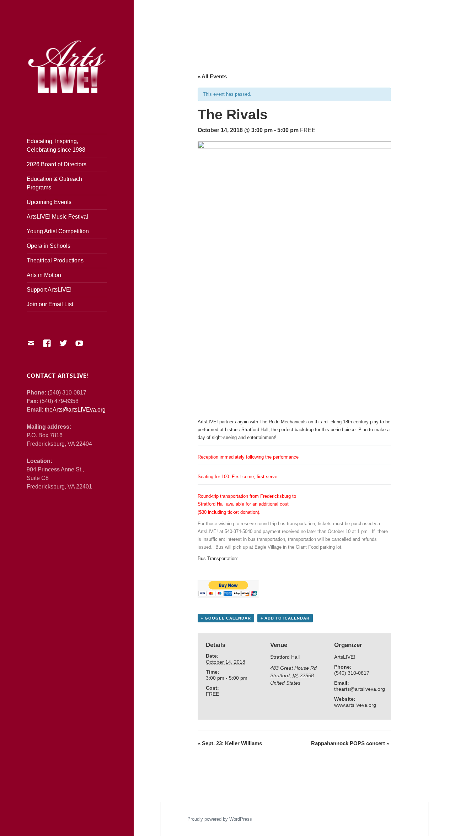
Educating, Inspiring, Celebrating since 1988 (56, 145)
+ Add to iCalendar (285, 618)
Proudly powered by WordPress (219, 819)
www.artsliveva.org (355, 705)
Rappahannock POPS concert (350, 743)
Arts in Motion (44, 275)
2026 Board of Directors (56, 164)
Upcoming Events (49, 202)
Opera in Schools (48, 246)
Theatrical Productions (55, 260)
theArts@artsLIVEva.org (75, 410)
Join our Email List (50, 304)
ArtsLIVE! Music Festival (57, 217)
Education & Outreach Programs (54, 183)
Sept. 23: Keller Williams (230, 743)
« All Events (212, 76)
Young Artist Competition (58, 231)
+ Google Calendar (226, 618)
